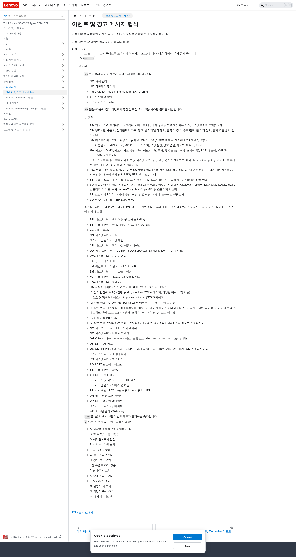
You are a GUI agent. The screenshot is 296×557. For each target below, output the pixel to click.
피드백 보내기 (84, 512)
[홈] (75, 15)
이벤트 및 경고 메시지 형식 (20, 92)
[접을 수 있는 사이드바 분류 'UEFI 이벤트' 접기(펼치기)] (63, 103)
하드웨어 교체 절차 (13, 76)
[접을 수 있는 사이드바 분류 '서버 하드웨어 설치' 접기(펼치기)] (63, 65)
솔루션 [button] (85, 5)
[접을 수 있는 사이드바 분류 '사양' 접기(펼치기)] (63, 44)
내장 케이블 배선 (12, 59)
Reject (187, 546)
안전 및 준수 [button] (103, 5)
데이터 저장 (52, 5)
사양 (5, 43)
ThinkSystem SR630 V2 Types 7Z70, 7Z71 (26, 23)
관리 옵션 (8, 49)
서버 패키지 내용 (12, 33)
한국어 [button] (245, 5)
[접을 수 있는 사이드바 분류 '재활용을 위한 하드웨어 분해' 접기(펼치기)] (63, 124)
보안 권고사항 (10, 119)
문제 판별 (8, 81)
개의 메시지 (9, 87)
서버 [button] (35, 5)
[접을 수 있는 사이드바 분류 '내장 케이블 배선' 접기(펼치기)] (63, 60)
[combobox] (8, 16)
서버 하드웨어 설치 (13, 65)
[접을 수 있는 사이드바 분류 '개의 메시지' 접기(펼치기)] (63, 87)
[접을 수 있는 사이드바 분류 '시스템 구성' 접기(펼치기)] (63, 71)
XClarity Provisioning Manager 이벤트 (25, 108)
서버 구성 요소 (11, 54)
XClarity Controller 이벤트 (19, 97)
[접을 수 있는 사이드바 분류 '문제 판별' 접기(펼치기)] (63, 82)
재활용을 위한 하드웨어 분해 (18, 124)
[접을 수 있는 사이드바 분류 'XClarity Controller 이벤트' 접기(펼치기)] (63, 97)
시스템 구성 (9, 70)
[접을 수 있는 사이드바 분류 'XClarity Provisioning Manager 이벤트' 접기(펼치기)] (63, 108)
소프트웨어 (70, 5)
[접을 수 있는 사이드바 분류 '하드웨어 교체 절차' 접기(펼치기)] (63, 76)
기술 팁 (7, 113)
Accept (187, 537)
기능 (5, 38)
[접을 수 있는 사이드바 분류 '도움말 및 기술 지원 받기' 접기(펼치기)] (63, 129)
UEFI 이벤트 (12, 103)
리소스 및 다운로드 (13, 28)
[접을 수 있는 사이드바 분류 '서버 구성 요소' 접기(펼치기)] (63, 54)
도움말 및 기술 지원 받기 (16, 129)
